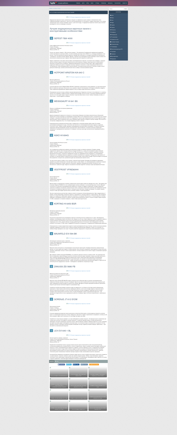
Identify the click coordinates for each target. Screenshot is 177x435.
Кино (92, 3)
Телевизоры (114, 46)
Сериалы (113, 54)
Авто (83, 3)
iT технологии (114, 37)
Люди (112, 22)
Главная (78, 3)
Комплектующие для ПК (116, 49)
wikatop (52, 361)
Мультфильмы (114, 56)
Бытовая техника (115, 41)
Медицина (113, 58)
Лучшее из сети (114, 39)
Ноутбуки (113, 51)
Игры (87, 3)
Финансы (110, 3)
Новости (125, 3)
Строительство (114, 44)
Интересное (114, 34)
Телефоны (103, 3)
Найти (125, 8)
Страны (97, 3)
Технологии (117, 3)
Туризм (112, 25)
